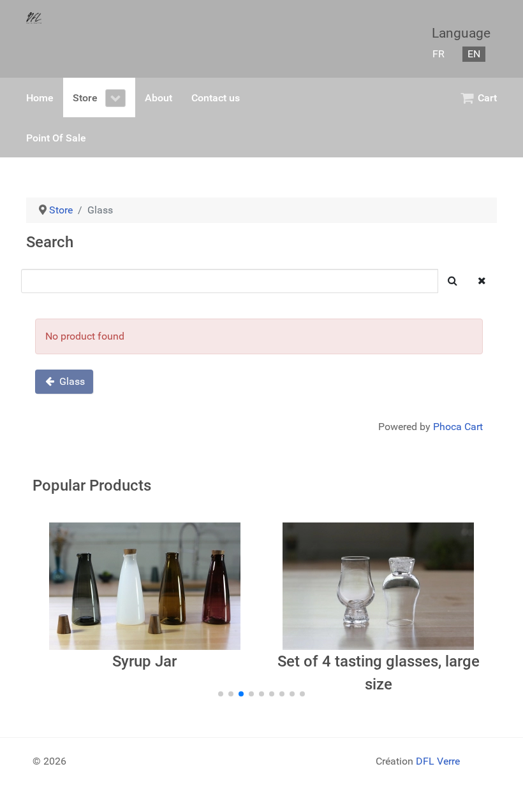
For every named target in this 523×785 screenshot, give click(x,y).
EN (474, 54)
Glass (71, 381)
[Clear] (482, 281)
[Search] (453, 281)
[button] (220, 693)
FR (438, 54)
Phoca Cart (458, 427)
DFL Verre (438, 761)
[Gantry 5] (33, 17)
